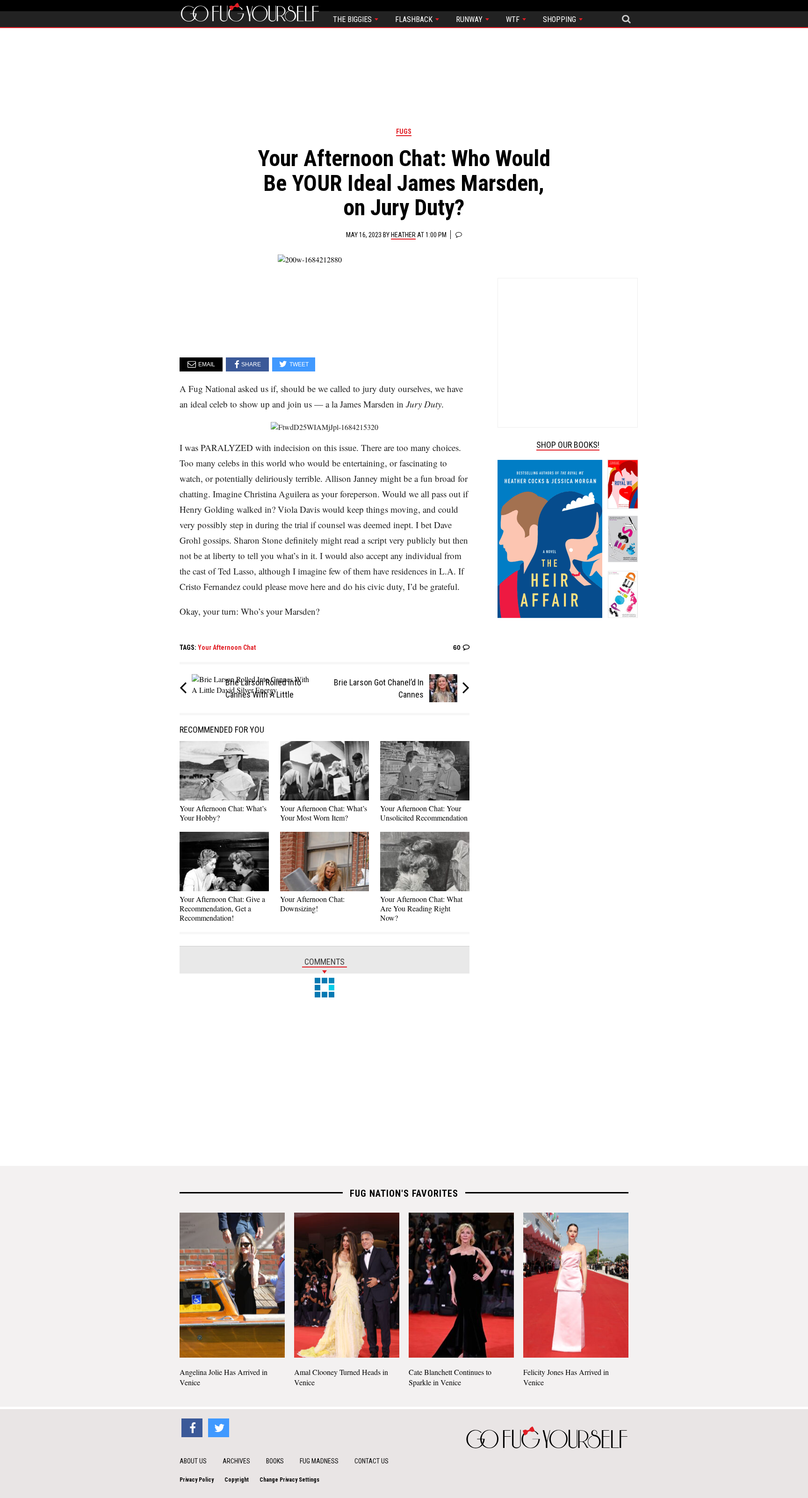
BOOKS (275, 1461)
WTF (513, 19)
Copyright (236, 1479)
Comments (324, 962)
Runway (470, 19)
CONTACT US (371, 1461)
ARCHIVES (236, 1461)
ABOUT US (193, 1461)
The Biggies (353, 19)
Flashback (414, 19)
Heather (403, 235)
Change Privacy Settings (289, 1479)
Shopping (560, 19)
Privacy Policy (197, 1479)
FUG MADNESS (319, 1461)
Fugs (403, 131)
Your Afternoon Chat (227, 647)
